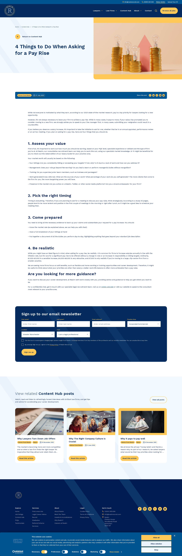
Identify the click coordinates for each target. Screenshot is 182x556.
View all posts (158, 400)
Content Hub (125, 11)
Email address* (97, 319)
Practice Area (131, 319)
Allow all (156, 537)
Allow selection (156, 544)
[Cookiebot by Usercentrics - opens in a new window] (18, 551)
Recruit (34, 517)
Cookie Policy (84, 511)
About (136, 11)
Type (58, 329)
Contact (148, 11)
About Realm (59, 511)
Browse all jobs (169, 11)
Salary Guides (160, 2)
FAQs (17, 520)
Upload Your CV (173, 2)
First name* (25, 319)
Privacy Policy (54, 344)
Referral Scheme (38, 523)
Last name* (60, 319)
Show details (114, 552)
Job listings (19, 514)
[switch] (65, 551)
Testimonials (19, 523)
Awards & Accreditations (63, 517)
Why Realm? (59, 520)
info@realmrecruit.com (131, 2)
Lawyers (96, 11)
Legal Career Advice (39, 514)
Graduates (36, 520)
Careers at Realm (61, 523)
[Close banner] (174, 535)
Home (17, 27)
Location (24, 329)
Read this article (26, 458)
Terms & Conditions (87, 514)
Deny (156, 550)
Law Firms (110, 11)
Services (35, 526)
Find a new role (37, 511)
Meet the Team (60, 514)
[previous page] (17, 36)
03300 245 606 (149, 2)
